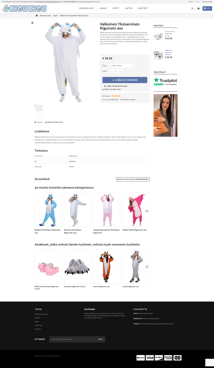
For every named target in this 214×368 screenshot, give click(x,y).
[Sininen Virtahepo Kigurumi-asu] (48, 210)
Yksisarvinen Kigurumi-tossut (170, 33)
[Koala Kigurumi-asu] (136, 267)
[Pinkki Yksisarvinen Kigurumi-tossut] (48, 267)
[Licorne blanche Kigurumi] (39, 110)
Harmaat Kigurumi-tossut (74, 286)
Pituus (104, 66)
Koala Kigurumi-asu (131, 286)
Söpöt (116, 8)
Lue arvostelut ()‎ (111, 100)
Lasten (128, 8)
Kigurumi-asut (86, 8)
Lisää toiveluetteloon (116, 86)
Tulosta (39, 122)
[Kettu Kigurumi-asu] (106, 267)
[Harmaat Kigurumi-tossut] (77, 267)
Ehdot (37, 321)
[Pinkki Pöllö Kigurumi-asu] (136, 210)
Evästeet (38, 329)
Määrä (104, 71)
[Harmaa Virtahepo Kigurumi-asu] (77, 210)
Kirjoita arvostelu (129, 100)
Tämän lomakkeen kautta (151, 318)
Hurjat (103, 8)
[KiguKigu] (25, 8)
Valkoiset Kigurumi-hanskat (169, 52)
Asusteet (143, 8)
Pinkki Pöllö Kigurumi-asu (135, 230)
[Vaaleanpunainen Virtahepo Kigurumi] (106, 210)
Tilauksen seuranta (41, 314)
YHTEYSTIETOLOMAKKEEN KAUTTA (48, 2)
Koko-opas (38, 325)
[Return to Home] (37, 15)
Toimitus (38, 318)
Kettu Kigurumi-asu (101, 286)
